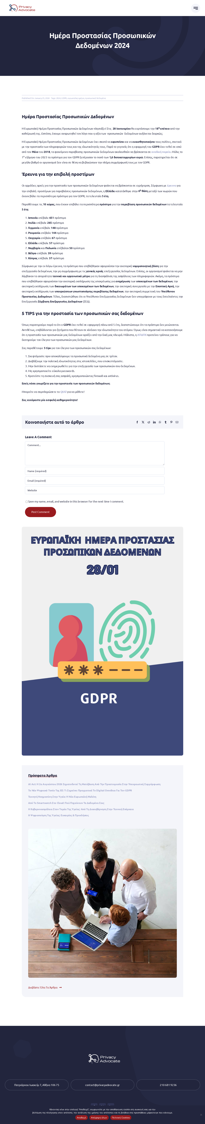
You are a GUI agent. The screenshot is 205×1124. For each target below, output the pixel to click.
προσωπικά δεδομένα (95, 98)
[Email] (177, 422)
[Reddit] (149, 422)
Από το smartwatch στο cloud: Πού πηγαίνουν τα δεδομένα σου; (66, 803)
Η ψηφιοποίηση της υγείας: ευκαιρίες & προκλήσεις (58, 815)
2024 (58, 98)
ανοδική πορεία (161, 151)
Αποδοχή (81, 1117)
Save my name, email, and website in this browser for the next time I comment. (76, 501)
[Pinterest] (171, 422)
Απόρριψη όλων (99, 1117)
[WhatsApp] (160, 422)
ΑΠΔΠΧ (142, 334)
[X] (143, 422)
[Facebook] (137, 422)
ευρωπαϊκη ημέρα (76, 98)
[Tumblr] (165, 422)
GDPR (64, 98)
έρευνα (171, 185)
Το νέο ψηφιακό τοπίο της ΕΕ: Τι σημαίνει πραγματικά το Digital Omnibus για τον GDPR (80, 790)
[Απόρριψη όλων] (201, 1114)
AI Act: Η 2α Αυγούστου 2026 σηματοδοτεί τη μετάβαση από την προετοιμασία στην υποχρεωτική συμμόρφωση (94, 784)
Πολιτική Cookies (121, 1117)
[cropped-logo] (21, 3)
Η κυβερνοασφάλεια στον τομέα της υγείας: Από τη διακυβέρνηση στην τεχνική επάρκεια (81, 809)
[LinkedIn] (154, 422)
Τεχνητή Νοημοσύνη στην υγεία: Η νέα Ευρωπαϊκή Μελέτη (62, 796)
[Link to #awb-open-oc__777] (195, 8)
